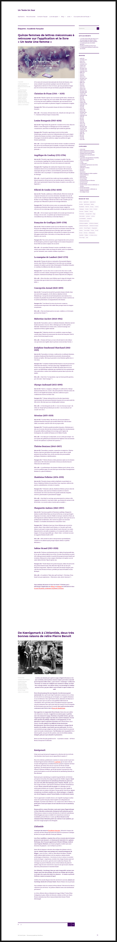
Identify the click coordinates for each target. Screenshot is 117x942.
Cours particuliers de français (81, 16)
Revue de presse (30, 16)
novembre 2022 (83, 64)
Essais (24, 91)
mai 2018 (82, 106)
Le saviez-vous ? (83, 163)
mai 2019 (82, 98)
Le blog (81, 162)
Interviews (82, 156)
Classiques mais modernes (24, 679)
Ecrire (91, 209)
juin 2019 (82, 96)
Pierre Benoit (21, 688)
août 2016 (82, 132)
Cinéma (96, 206)
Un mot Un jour (83, 179)
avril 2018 (82, 108)
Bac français (87, 204)
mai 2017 (82, 119)
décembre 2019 (83, 91)
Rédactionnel (83, 176)
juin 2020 (82, 84)
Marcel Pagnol (87, 228)
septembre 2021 (83, 71)
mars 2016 (82, 139)
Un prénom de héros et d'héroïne (87, 180)
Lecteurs (88, 216)
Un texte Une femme (22, 83)
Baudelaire (81, 206)
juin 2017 (82, 118)
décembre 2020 (83, 78)
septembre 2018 (83, 104)
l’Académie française (54, 830)
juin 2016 (82, 135)
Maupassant (94, 228)
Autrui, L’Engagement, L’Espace (87, 150)
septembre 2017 (83, 115)
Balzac (92, 204)
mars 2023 (82, 61)
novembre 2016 (83, 128)
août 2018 (82, 105)
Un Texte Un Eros (84, 182)
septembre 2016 (83, 131)
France (91, 211)
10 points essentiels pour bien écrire (88, 45)
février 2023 (82, 62)
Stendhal (81, 235)
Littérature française (22, 685)
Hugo (94, 213)
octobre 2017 (82, 113)
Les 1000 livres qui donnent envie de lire (89, 164)
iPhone (53, 586)
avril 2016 (82, 138)
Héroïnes (20, 94)
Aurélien (81, 204)
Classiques (81, 209)
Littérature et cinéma (84, 167)
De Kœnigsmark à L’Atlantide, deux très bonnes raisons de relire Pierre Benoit (46, 634)
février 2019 (82, 101)
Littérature (20, 95)
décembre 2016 (83, 126)
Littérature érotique (22, 684)
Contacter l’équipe (42, 16)
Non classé (82, 169)
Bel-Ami (87, 206)
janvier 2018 (82, 111)
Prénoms (26, 688)
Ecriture (95, 209)
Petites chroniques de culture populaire (88, 41)
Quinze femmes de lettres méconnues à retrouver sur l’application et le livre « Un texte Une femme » (46, 38)
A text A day (82, 149)
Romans (27, 102)
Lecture (93, 216)
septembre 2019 (83, 95)
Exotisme (23, 683)
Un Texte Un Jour (26, 10)
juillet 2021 (82, 72)
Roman (23, 102)
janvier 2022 (82, 67)
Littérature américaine (84, 220)
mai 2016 (82, 136)
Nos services (82, 172)
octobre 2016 (82, 129)
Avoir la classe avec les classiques (87, 152)
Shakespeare (92, 232)
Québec (20, 102)
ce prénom (57, 762)
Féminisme (20, 92)
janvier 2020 (83, 89)
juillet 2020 (82, 82)
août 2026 (82, 58)
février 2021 (82, 76)
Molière (81, 230)
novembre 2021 (83, 69)
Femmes (25, 92)
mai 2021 (82, 74)
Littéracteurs (83, 166)
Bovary (92, 206)
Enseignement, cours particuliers (87, 155)
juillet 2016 (82, 133)
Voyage (23, 690)
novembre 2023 (83, 59)
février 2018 (82, 109)
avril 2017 (82, 121)
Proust (96, 230)
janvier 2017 (82, 125)
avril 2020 (82, 85)
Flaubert (86, 211)
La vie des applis (53, 16)
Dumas (86, 209)
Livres (68, 16)
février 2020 (82, 88)
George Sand (88, 213)
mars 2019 (82, 99)
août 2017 (82, 116)
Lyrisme (19, 687)
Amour (19, 683)
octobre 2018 (83, 102)
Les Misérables (82, 218)
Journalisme (25, 94)
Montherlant (24, 687)
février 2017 (82, 123)
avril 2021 (82, 75)
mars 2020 (82, 86)
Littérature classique (93, 223)
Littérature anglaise (83, 223)
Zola (87, 237)
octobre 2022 (83, 65)
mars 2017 (82, 122)
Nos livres (82, 170)
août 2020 (82, 81)
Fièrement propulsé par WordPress (35, 935)
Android (59, 586)
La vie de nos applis (84, 160)
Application (20, 91)
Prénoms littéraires (84, 174)
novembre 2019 (83, 92)
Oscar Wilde (86, 230)
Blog (62, 16)
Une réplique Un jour (84, 192)
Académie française (22, 89)
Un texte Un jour (83, 183)
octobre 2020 (83, 79)
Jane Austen (82, 216)
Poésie (25, 101)
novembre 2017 (83, 112)
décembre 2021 (83, 68)
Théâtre (86, 235)
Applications (21, 16)
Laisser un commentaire (23, 104)
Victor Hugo (82, 237)
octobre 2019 (82, 94)
